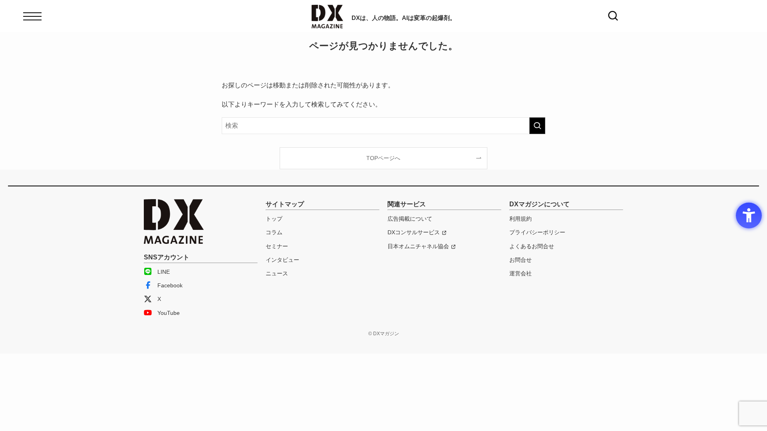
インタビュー (282, 260)
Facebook (170, 285)
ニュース (277, 273)
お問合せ (520, 260)
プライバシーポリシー (537, 232)
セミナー (277, 246)
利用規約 (520, 219)
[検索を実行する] (537, 125)
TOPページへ (383, 158)
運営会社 (520, 273)
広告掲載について (409, 219)
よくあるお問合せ (531, 246)
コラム (274, 232)
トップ (274, 219)
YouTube (168, 313)
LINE (163, 272)
